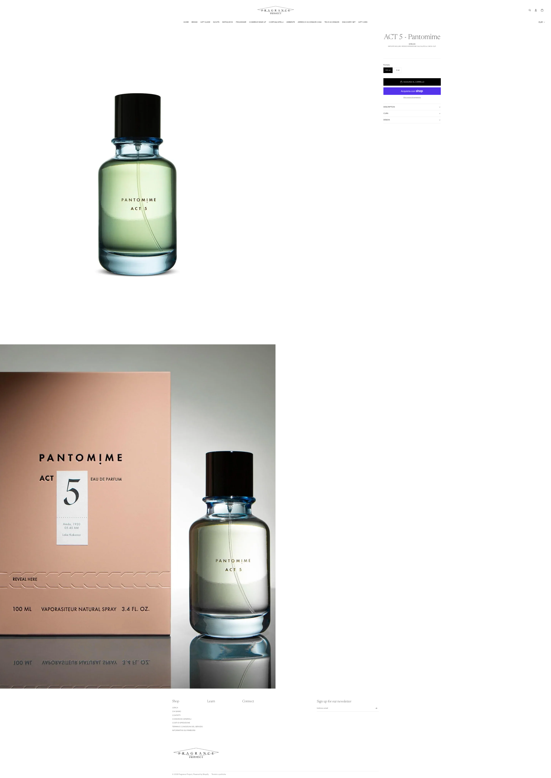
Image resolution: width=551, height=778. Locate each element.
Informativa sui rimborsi (183, 730)
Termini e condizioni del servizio (187, 726)
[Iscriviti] (376, 708)
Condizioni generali (181, 719)
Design (386, 120)
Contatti (176, 715)
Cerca (175, 708)
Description (389, 107)
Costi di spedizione (181, 723)
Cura (385, 113)
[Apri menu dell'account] (536, 10)
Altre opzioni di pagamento (412, 97)
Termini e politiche (219, 774)
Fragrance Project (185, 774)
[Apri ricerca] (530, 10)
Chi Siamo (176, 711)
